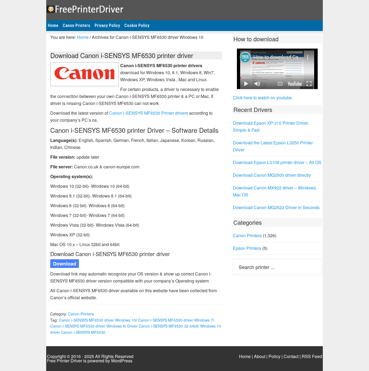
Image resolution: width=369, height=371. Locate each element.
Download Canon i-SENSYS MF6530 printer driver (121, 55)
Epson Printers (247, 248)
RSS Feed (312, 356)
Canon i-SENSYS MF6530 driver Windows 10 (97, 320)
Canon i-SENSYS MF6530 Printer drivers (148, 113)
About (259, 356)
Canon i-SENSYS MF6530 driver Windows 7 (175, 320)
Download (64, 263)
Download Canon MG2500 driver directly (272, 175)
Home (245, 356)
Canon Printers (81, 313)
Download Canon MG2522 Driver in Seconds (276, 207)
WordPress (121, 361)
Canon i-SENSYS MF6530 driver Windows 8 (87, 326)
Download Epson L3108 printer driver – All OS (277, 162)
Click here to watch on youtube (262, 97)
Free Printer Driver (184, 8)
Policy (274, 356)
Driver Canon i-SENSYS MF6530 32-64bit (162, 326)
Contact (291, 356)
